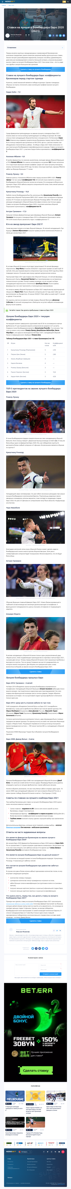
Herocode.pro (61, 1184)
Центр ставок (51, 1158)
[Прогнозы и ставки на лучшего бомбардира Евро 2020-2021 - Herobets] (63, 35)
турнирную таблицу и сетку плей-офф (19, 904)
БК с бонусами (31, 1169)
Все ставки (49, 1169)
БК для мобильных (32, 1167)
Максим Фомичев (16, 34)
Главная (4, 5)
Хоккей (49, 1167)
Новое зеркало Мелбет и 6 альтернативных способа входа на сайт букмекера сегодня (34, 1110)
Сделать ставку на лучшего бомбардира (35, 69)
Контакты (10, 1161)
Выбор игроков (31, 1164)
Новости (10, 1103)
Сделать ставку (35, 671)
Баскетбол (49, 1164)
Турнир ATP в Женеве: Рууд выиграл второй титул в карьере (34, 1134)
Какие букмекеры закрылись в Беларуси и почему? (14, 1133)
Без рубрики (30, 1104)
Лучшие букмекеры (32, 1161)
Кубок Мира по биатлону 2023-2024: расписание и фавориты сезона (53, 1108)
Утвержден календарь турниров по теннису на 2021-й (14, 1108)
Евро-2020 (11, 5)
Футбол (49, 1161)
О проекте (10, 1164)
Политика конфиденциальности (13, 1168)
